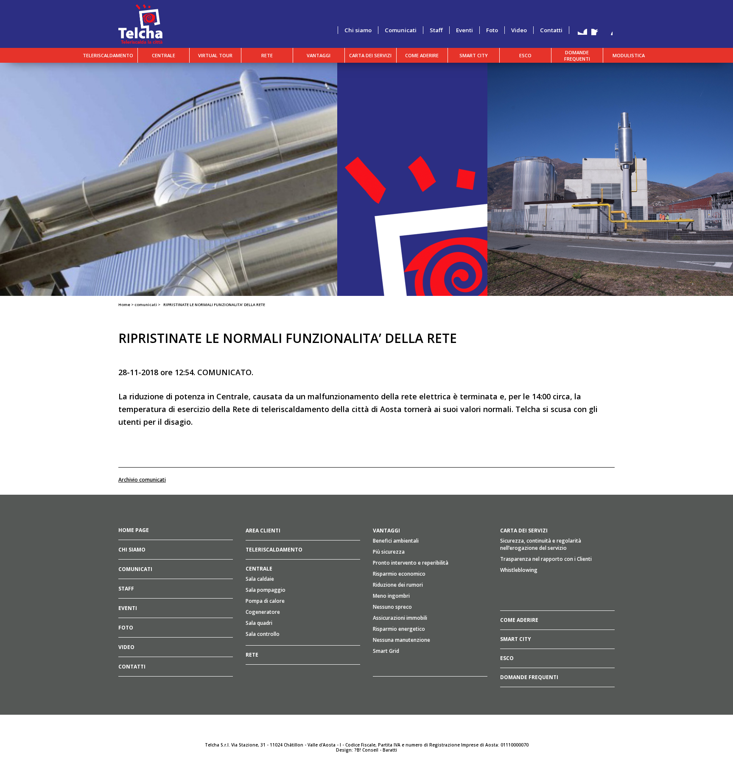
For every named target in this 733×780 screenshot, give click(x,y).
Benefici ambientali (396, 540)
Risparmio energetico (399, 628)
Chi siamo (358, 30)
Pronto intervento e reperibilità (410, 562)
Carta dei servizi (370, 55)
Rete (267, 55)
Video (519, 30)
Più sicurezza (389, 551)
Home (124, 304)
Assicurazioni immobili (400, 617)
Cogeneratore (263, 612)
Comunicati (401, 30)
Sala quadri (259, 623)
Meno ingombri (391, 595)
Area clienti (263, 530)
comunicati (145, 304)
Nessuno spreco (392, 606)
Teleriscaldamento (108, 55)
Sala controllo (263, 634)
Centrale (163, 55)
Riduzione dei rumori (398, 584)
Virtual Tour (215, 55)
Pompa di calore (265, 600)
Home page (133, 530)
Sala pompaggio (265, 589)
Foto (492, 30)
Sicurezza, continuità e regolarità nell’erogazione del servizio (540, 544)
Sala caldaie (260, 578)
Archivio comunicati (142, 479)
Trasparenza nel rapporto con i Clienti (546, 559)
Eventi (464, 30)
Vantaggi (318, 55)
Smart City (473, 55)
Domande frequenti (577, 55)
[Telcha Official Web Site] (140, 23)
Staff (436, 30)
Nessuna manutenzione (401, 640)
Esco (525, 55)
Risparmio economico (399, 573)
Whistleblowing (518, 570)
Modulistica (629, 55)
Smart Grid (386, 651)
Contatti (551, 30)
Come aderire (422, 55)
